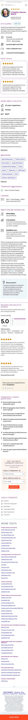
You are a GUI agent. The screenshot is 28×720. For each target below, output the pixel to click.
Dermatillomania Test (7, 647)
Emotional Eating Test (7, 650)
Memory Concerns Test (7, 664)
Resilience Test (5, 551)
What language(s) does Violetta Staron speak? (14, 409)
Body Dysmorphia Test (7, 645)
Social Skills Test (5, 621)
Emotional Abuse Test (7, 586)
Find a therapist (8, 692)
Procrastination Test (6, 632)
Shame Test (4, 578)
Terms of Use (22, 693)
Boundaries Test (5, 600)
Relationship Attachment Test (9, 616)
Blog (22, 692)
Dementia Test (5, 661)
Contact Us (6, 693)
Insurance (7, 515)
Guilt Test (3, 564)
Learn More (19, 2)
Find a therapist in (12, 471)
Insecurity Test (5, 567)
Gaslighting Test (5, 591)
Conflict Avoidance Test (7, 603)
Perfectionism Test (6, 570)
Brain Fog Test (5, 627)
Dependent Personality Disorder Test (11, 670)
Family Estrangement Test (8, 589)
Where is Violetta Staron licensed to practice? (14, 420)
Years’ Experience (9, 512)
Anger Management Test (8, 529)
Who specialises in (11, 478)
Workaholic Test (5, 638)
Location (6, 501)
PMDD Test (4, 681)
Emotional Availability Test (8, 605)
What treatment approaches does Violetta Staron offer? (15, 439)
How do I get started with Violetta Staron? (15, 450)
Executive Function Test (7, 630)
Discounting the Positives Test (9, 562)
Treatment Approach (10, 503)
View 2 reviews (16, 41)
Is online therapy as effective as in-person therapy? (15, 433)
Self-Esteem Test (5, 575)
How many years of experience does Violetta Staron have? (13, 414)
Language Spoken (9, 509)
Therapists (17, 692)
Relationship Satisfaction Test (9, 618)
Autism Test (4, 658)
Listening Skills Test (6, 610)
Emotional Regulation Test (8, 537)
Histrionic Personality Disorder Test (10, 672)
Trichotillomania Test (6, 653)
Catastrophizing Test (6, 559)
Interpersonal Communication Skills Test (12, 608)
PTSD (12, 271)
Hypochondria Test (6, 543)
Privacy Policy (14, 693)
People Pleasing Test (7, 613)
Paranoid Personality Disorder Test (10, 675)
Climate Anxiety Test (6, 532)
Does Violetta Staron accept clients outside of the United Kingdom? (13, 426)
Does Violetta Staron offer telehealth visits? (12, 403)
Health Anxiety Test (6, 540)
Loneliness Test (5, 545)
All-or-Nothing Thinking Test (8, 557)
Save (15, 23)
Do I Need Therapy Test (7, 535)
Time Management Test (7, 635)
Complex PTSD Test (6, 584)
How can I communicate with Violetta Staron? (13, 445)
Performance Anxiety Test (8, 548)
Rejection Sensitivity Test (8, 572)
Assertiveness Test (6, 597)
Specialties (7, 506)
